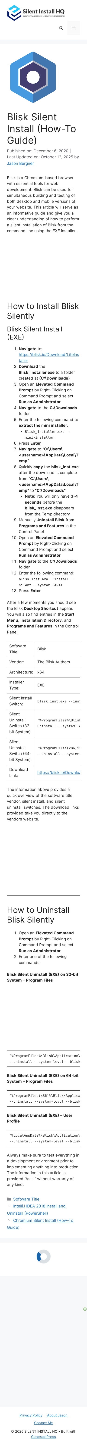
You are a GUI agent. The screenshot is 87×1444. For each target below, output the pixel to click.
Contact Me (43, 1399)
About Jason (57, 1392)
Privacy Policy (30, 1392)
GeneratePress (43, 1413)
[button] (61, 28)
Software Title (26, 1199)
